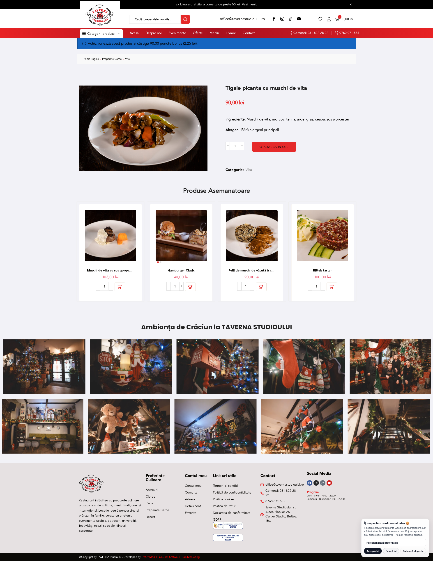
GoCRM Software (169, 557)
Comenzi (191, 492)
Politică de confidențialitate (232, 492)
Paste (149, 503)
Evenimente (177, 33)
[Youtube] (329, 483)
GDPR (217, 519)
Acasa (134, 33)
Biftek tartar (322, 270)
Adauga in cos (276, 146)
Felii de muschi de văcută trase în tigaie (251, 270)
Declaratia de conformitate (232, 512)
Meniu (214, 33)
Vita (127, 59)
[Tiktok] (322, 483)
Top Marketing (191, 557)
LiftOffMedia (149, 557)
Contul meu (193, 485)
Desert (150, 517)
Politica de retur (224, 506)
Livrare (231, 33)
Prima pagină (91, 59)
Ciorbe (150, 496)
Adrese (190, 499)
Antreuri (151, 489)
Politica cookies (223, 499)
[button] (120, 287)
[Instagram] (282, 19)
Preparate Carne (112, 59)
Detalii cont (193, 506)
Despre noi (153, 33)
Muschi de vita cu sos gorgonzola (110, 270)
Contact (249, 33)
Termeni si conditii (225, 485)
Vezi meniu (249, 4)
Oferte (198, 33)
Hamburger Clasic (181, 270)
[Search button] (185, 19)
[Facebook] (274, 19)
